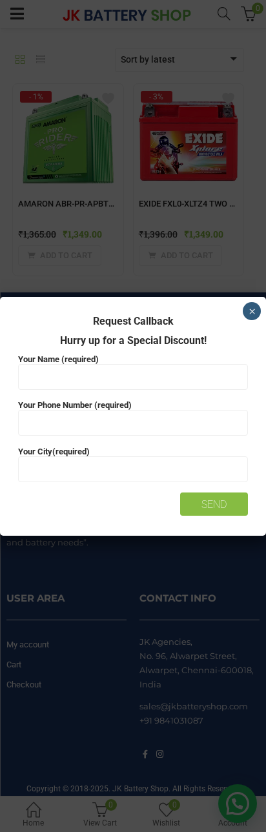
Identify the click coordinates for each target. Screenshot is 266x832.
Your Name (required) (58, 359)
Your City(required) (54, 451)
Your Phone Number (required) (75, 405)
